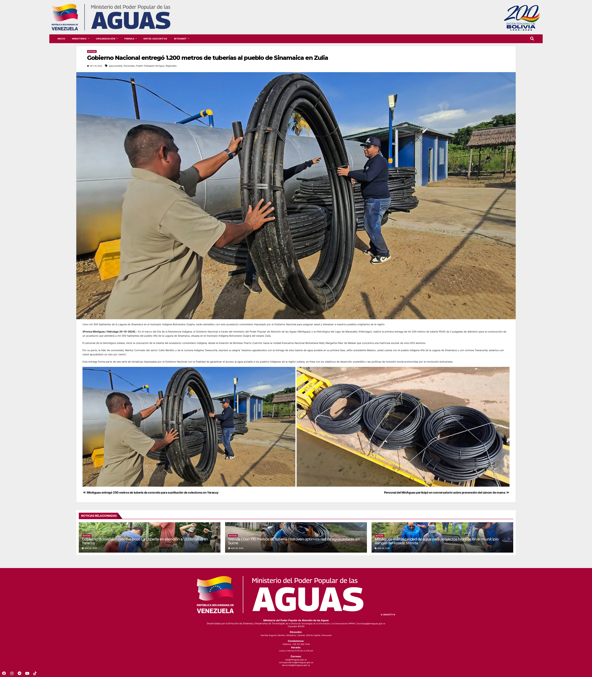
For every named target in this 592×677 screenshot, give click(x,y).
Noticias (92, 51)
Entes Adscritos (155, 38)
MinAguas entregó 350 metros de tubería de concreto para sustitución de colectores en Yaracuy (152, 492)
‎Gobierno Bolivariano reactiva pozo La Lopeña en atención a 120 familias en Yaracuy (145, 541)
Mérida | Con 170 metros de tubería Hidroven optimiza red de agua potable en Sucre (294, 541)
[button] (532, 38)
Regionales (171, 65)
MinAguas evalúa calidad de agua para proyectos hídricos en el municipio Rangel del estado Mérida (437, 541)
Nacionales (129, 65)
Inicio (61, 38)
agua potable (115, 65)
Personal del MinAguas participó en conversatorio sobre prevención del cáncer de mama (445, 492)
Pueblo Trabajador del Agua (150, 65)
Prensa (129, 38)
